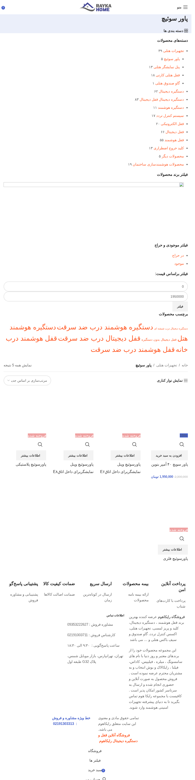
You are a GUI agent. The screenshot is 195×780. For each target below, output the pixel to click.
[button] (169, 455)
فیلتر (180, 306)
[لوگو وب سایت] (95, 7)
